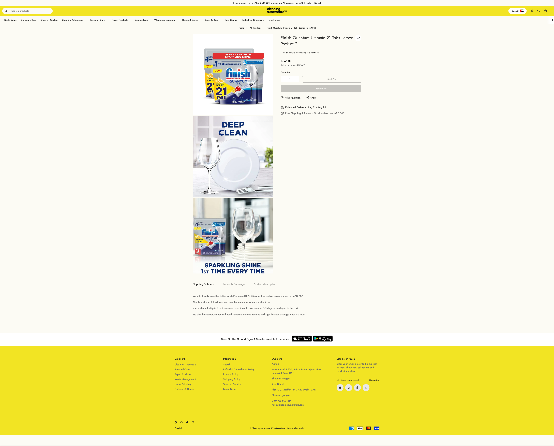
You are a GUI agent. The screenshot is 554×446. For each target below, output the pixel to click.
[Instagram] (348, 387)
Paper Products (120, 20)
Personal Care (97, 20)
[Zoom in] (268, 40)
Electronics (274, 20)
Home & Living (190, 20)
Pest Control (231, 20)
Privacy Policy (230, 374)
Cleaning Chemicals (72, 20)
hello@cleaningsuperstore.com (288, 404)
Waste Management (164, 20)
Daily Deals (10, 20)
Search (227, 364)
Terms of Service (232, 384)
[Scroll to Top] (548, 430)
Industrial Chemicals (253, 20)
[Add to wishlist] (358, 38)
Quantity (285, 72)
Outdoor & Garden (185, 389)
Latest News (229, 389)
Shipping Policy (231, 379)
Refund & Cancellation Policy (238, 369)
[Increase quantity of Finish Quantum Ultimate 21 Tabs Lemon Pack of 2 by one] (296, 79)
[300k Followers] (340, 387)
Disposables (141, 20)
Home (241, 27)
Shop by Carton (49, 20)
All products (255, 27)
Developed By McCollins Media (290, 428)
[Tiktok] (357, 387)
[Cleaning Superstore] (277, 11)
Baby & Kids (211, 20)
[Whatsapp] (366, 387)
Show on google (281, 378)
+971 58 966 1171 (281, 401)
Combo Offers (28, 20)
